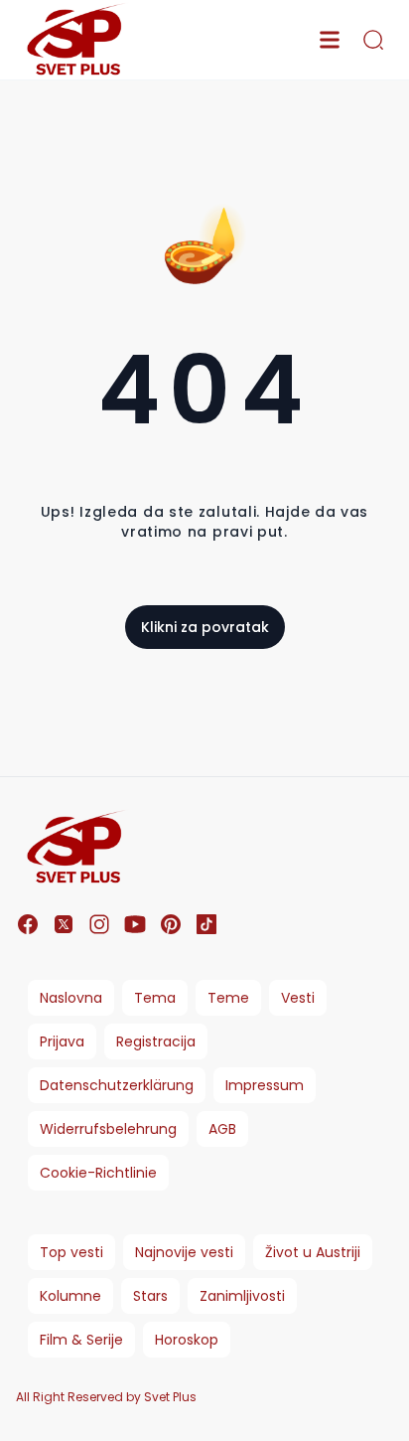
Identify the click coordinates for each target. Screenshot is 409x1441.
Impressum (264, 1085)
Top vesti (71, 1252)
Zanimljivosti (242, 1296)
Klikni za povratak (205, 627)
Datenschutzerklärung (117, 1085)
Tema (155, 998)
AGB (222, 1129)
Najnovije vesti (184, 1252)
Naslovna (71, 998)
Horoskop (186, 1340)
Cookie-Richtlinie (98, 1173)
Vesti (298, 998)
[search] (373, 40)
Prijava (62, 1041)
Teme (228, 998)
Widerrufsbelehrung (108, 1129)
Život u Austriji (312, 1252)
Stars (150, 1296)
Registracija (156, 1041)
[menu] (329, 40)
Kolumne (70, 1296)
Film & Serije (81, 1340)
